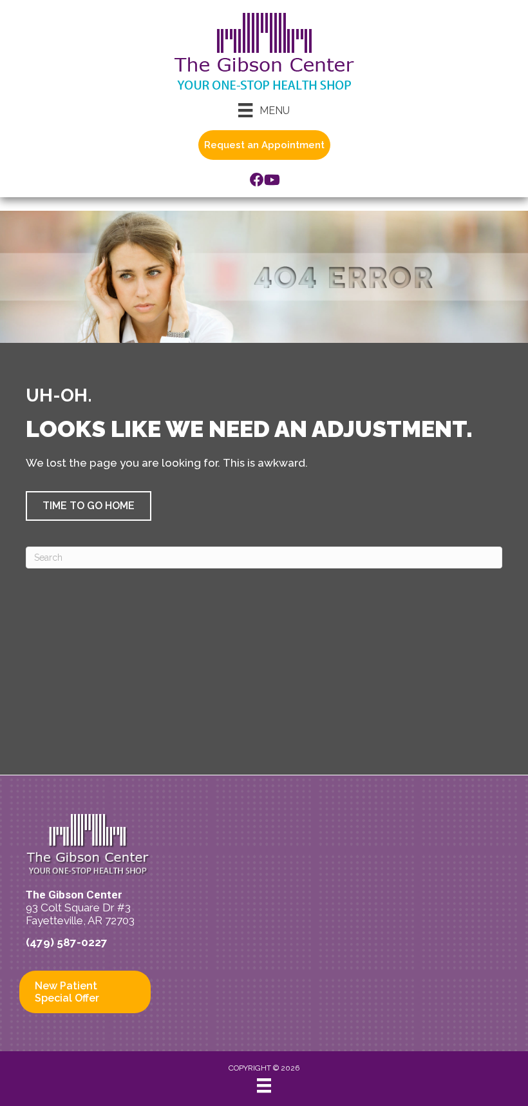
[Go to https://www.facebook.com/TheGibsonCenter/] (257, 181)
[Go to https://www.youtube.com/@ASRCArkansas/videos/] (271, 181)
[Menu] (264, 1085)
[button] (88, 506)
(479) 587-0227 (67, 942)
